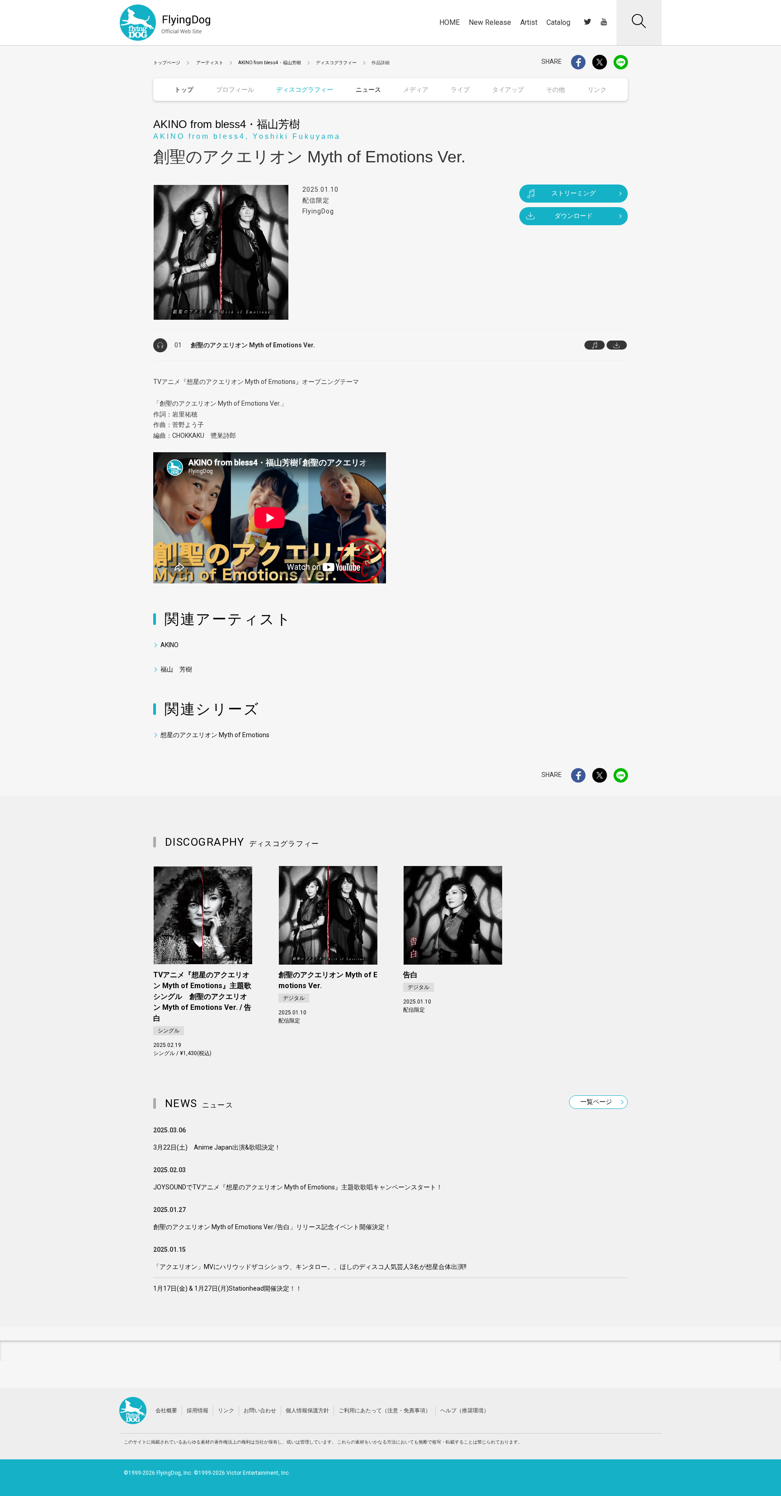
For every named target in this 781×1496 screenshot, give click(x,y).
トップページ (166, 62)
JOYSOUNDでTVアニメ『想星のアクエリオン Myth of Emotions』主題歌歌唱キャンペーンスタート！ (297, 1187)
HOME (449, 22)
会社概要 (166, 1410)
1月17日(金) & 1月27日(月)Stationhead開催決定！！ (227, 1288)
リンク (226, 1410)
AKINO (169, 645)
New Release (490, 22)
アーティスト (209, 62)
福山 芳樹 (176, 669)
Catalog (558, 22)
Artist (528, 22)
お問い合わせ (260, 1410)
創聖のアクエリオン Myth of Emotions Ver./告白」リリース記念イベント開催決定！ (272, 1227)
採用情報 (197, 1410)
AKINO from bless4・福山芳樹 (269, 62)
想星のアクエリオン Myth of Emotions (214, 735)
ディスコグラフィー (336, 62)
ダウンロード (574, 215)
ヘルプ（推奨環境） (464, 1410)
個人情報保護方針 (307, 1410)
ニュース (368, 89)
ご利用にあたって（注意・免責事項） (385, 1410)
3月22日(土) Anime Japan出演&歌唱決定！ (217, 1147)
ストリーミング (573, 193)
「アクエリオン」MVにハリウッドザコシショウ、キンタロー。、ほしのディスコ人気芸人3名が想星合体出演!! (309, 1266)
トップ (183, 89)
